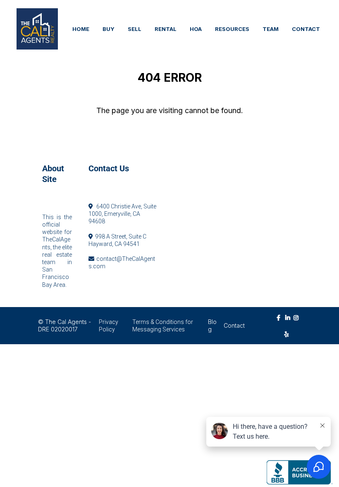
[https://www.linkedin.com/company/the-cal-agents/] (288, 321)
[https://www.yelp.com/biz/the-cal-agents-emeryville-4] (288, 334)
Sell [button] (134, 29)
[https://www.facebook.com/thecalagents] (280, 317)
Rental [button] (166, 29)
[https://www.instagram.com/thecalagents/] (297, 321)
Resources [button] (232, 29)
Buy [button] (109, 29)
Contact (234, 325)
